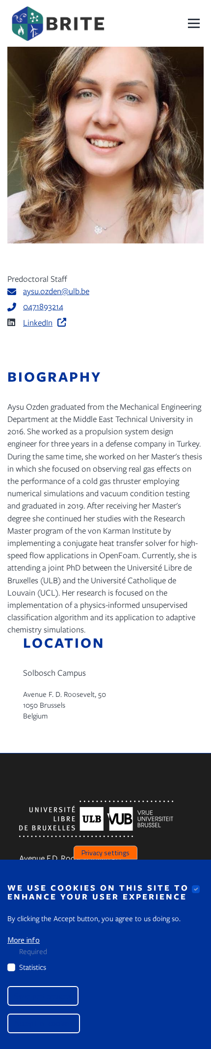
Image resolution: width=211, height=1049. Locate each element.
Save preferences (43, 996)
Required (33, 951)
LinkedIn (38, 322)
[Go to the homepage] (58, 23)
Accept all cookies (43, 1023)
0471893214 (43, 306)
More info (23, 940)
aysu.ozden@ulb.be (56, 291)
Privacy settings (105, 852)
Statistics (32, 967)
